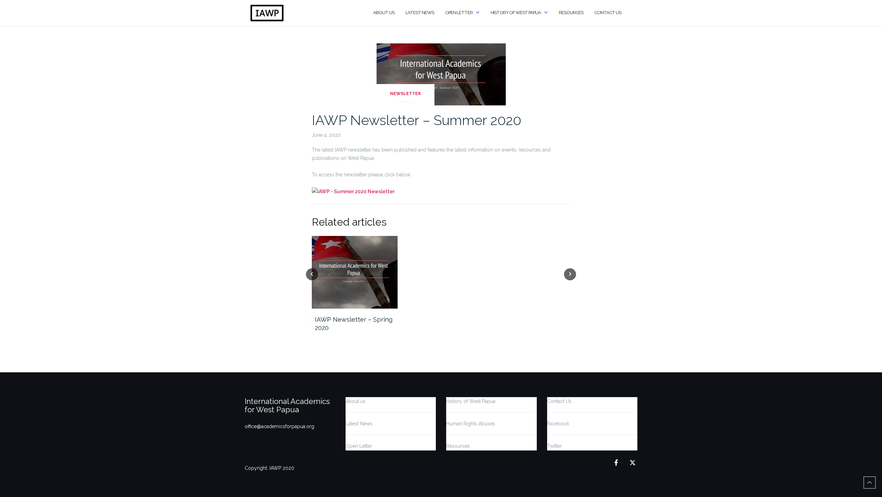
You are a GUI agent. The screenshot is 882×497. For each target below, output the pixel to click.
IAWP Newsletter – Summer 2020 (416, 120)
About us (383, 12)
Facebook (558, 423)
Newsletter (405, 93)
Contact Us (607, 12)
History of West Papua (516, 12)
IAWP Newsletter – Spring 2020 (353, 323)
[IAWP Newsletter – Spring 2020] (355, 272)
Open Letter (459, 12)
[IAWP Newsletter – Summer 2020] (441, 74)
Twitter (554, 446)
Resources (571, 12)
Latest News (420, 12)
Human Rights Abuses (470, 423)
